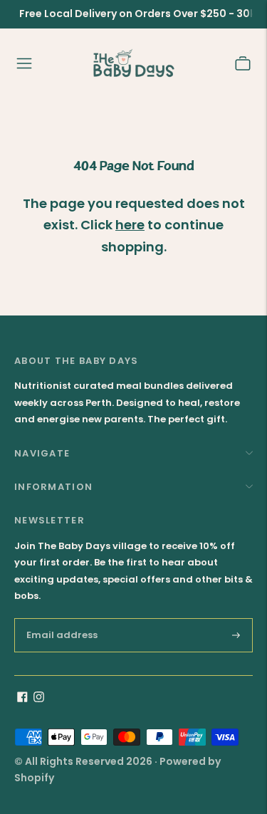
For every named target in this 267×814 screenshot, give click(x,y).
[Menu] (24, 63)
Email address (65, 617)
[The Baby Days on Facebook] (22, 699)
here (130, 225)
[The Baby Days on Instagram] (38, 699)
